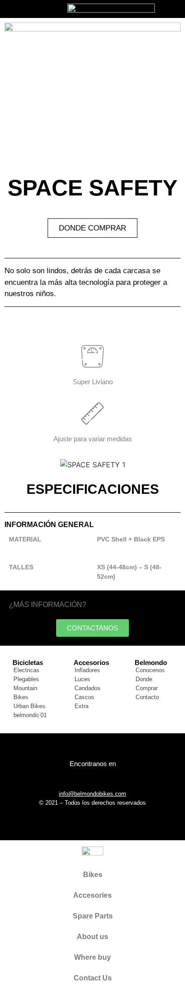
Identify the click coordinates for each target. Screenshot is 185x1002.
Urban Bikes (29, 706)
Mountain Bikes (25, 693)
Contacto (147, 697)
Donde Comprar (147, 684)
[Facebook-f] (80, 778)
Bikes (92, 874)
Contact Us (93, 978)
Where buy (92, 957)
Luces (82, 679)
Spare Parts (93, 916)
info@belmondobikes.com (92, 793)
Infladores (87, 670)
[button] (13, 464)
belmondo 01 (30, 715)
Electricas (26, 670)
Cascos (84, 697)
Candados (88, 688)
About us (92, 936)
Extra (81, 706)
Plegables (26, 679)
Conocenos (150, 670)
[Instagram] (105, 778)
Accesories (92, 895)
